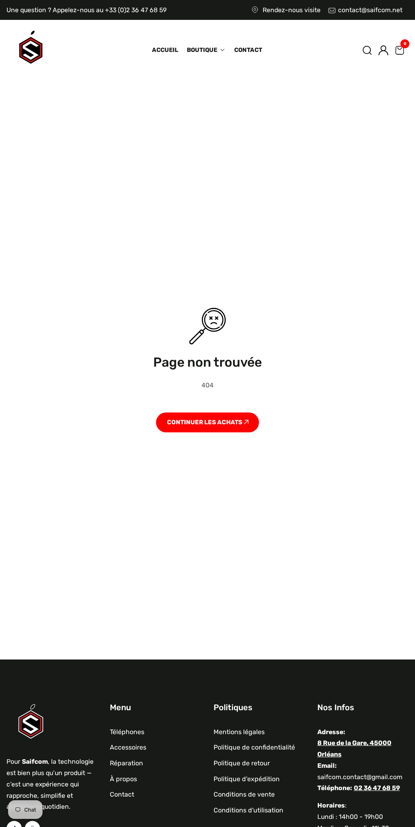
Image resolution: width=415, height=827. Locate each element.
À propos (123, 779)
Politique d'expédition (247, 779)
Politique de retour (242, 763)
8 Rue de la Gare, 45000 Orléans (354, 748)
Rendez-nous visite (292, 10)
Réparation (126, 763)
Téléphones (127, 732)
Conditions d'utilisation (248, 810)
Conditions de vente (244, 794)
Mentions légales (239, 732)
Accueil (165, 50)
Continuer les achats (205, 422)
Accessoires (128, 747)
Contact (248, 50)
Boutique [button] (202, 50)
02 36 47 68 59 (377, 788)
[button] (367, 50)
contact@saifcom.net (370, 10)
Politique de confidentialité (254, 747)
